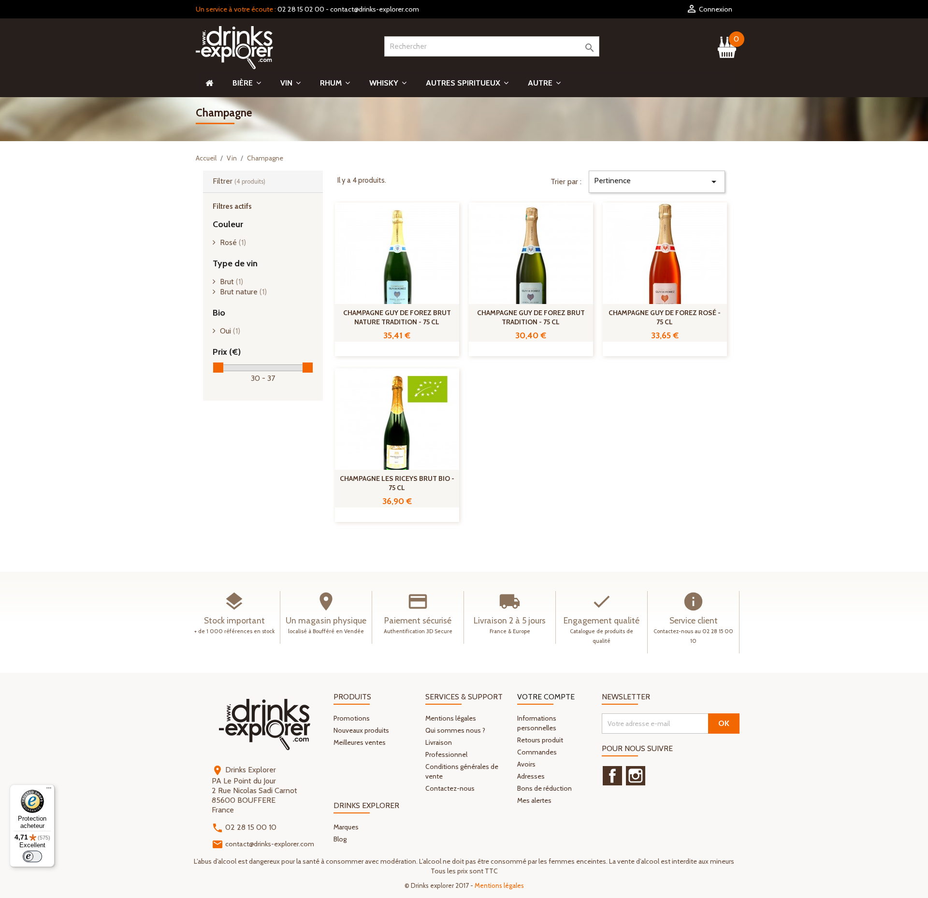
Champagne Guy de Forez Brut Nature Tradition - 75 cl (397, 317)
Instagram (635, 775)
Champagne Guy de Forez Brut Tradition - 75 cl (531, 317)
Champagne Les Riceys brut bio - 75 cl (397, 483)
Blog (340, 839)
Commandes (537, 752)
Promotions (352, 718)
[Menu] (49, 790)
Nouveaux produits (361, 730)
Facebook (612, 775)
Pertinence (657, 182)
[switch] (32, 856)
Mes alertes (534, 800)
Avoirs (526, 764)
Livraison (438, 742)
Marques (346, 827)
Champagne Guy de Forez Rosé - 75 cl (665, 317)
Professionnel (446, 754)
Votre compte (546, 696)
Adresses (531, 776)
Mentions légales (450, 718)
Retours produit (540, 740)
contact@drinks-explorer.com (374, 9)
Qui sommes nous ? (455, 730)
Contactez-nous (450, 788)
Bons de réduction (544, 788)
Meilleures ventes (360, 742)
